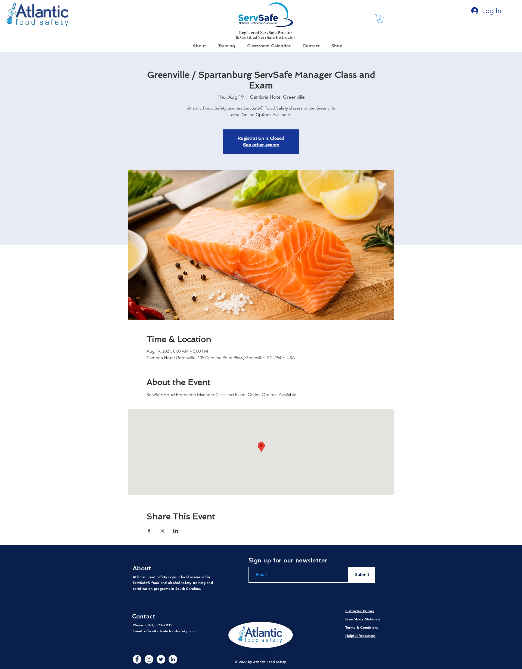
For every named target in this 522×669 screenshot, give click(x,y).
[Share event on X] (162, 531)
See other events (261, 144)
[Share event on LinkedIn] (175, 531)
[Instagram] (149, 659)
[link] (380, 18)
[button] (335, 45)
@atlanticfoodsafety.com (174, 631)
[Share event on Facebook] (149, 531)
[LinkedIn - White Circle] (173, 659)
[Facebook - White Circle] (137, 659)
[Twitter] (161, 659)
